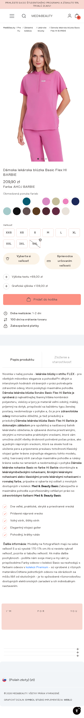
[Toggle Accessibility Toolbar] (76, 710)
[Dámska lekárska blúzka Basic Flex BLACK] (17, 211)
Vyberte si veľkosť (24, 259)
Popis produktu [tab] (22, 359)
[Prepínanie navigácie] (12, 16)
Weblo (68, 700)
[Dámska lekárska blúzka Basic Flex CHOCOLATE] (26, 211)
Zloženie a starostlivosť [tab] (61, 360)
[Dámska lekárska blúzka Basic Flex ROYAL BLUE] (36, 201)
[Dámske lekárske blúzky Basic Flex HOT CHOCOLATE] (36, 211)
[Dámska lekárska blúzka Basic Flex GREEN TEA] (56, 201)
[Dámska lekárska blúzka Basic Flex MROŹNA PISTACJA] (7, 211)
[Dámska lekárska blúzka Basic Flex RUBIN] (56, 211)
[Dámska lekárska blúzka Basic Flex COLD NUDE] (66, 211)
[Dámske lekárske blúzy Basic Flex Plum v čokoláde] (46, 211)
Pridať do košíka (45, 299)
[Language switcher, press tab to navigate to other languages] (4, 680)
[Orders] (69, 17)
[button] (38, 159)
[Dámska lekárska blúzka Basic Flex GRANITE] (75, 201)
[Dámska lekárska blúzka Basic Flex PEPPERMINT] (17, 201)
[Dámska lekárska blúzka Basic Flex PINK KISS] (46, 201)
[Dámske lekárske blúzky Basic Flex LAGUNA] (26, 201)
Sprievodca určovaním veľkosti (65, 261)
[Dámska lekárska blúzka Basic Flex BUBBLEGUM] (7, 201)
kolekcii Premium (36, 567)
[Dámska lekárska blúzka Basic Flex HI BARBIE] (66, 201)
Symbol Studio (34, 700)
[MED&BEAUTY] (42, 16)
